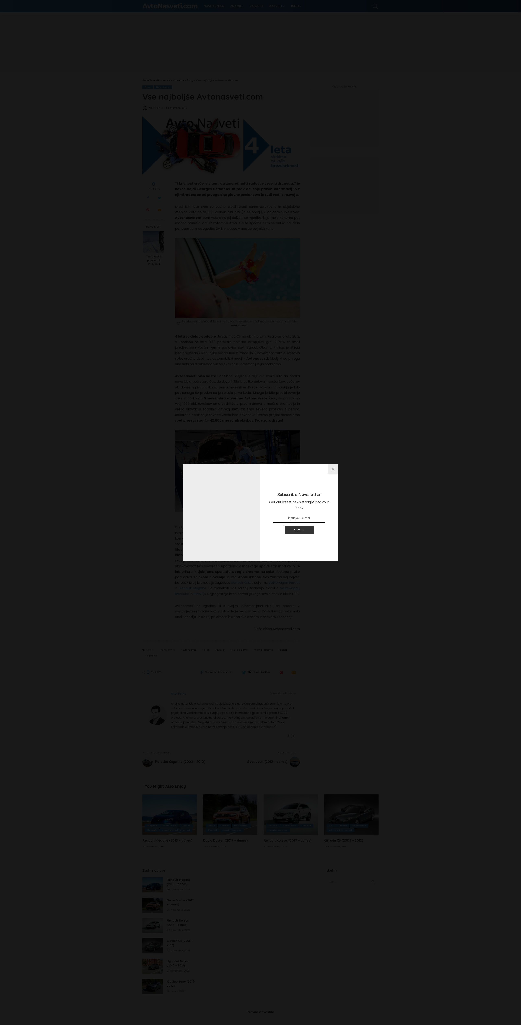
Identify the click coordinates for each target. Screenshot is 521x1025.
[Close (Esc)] (333, 469)
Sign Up (299, 529)
